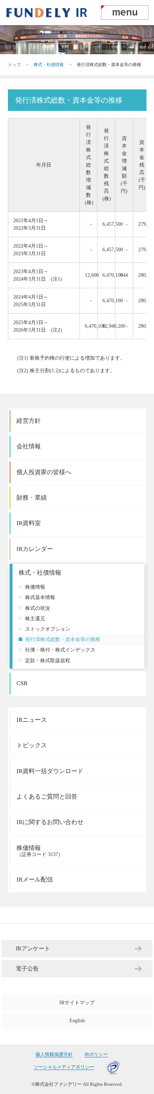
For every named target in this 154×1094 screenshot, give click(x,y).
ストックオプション (47, 629)
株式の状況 (37, 608)
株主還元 (35, 618)
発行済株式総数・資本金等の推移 (62, 639)
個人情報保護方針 (54, 1054)
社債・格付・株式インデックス (60, 650)
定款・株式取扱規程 (47, 660)
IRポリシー (96, 1054)
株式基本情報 (40, 597)
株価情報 (35, 587)
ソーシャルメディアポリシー (64, 1067)
